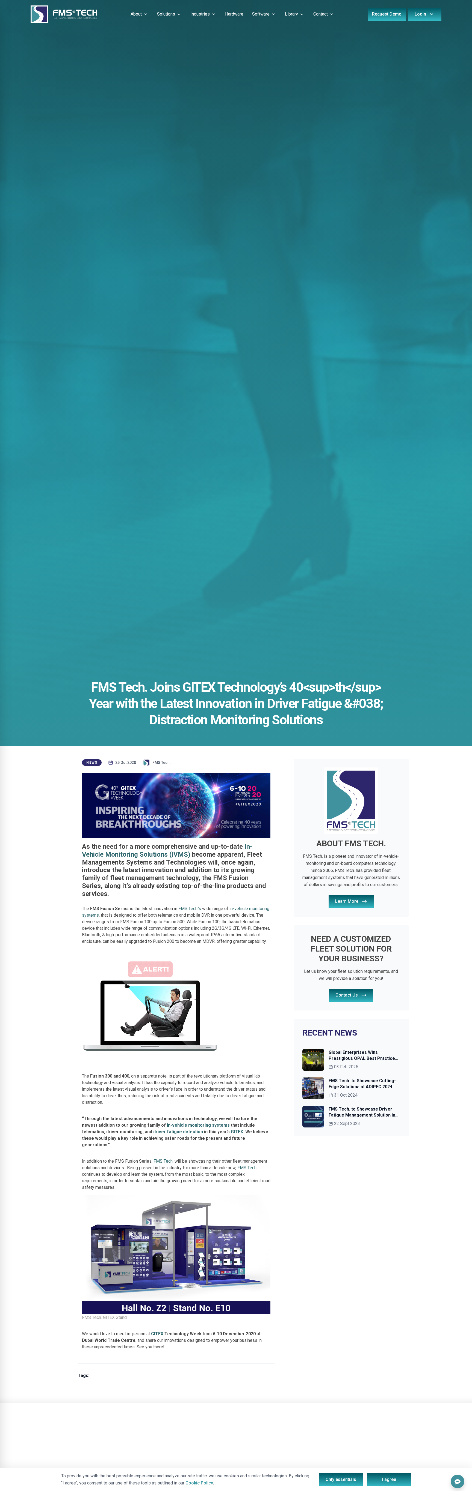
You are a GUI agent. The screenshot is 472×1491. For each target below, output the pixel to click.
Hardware (234, 14)
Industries (200, 14)
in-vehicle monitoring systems (198, 1125)
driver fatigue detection (178, 1131)
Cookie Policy (199, 1483)
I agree (389, 1479)
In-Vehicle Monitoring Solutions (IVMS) (167, 850)
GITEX (236, 1131)
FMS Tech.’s (189, 908)
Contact (320, 14)
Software (261, 14)
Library (291, 14)
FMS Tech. (163, 1161)
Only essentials (341, 1479)
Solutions (166, 14)
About (136, 14)
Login (420, 14)
